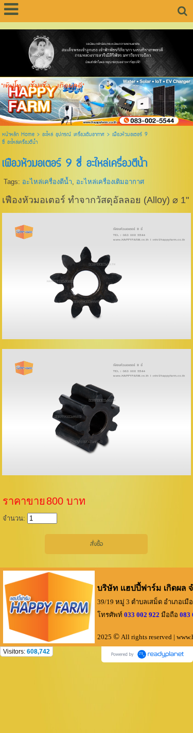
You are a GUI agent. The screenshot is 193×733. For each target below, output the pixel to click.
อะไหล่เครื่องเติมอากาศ (110, 182)
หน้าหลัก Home (18, 135)
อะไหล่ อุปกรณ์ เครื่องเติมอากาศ (73, 135)
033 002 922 (142, 615)
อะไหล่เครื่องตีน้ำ (47, 182)
